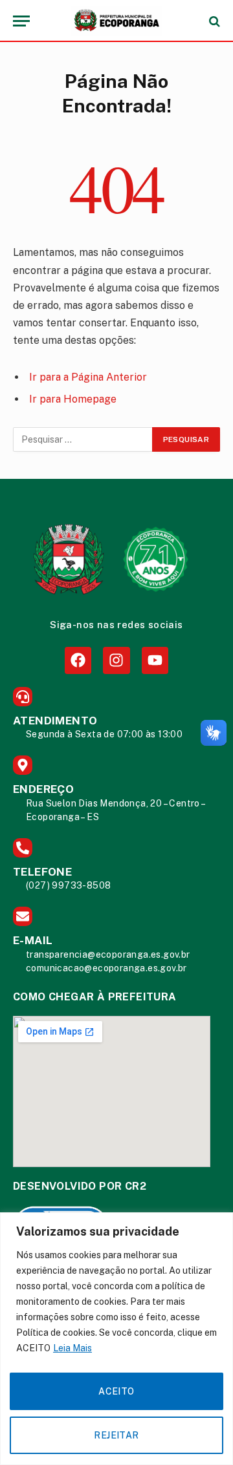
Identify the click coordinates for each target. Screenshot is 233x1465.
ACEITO (116, 1391)
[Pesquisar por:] (83, 439)
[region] (116, 1338)
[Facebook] (78, 660)
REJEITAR (116, 1435)
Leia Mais (72, 1348)
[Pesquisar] (213, 21)
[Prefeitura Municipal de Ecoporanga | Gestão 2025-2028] (116, 21)
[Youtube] (155, 660)
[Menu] (21, 21)
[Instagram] (116, 660)
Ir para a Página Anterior (88, 377)
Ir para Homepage (72, 399)
